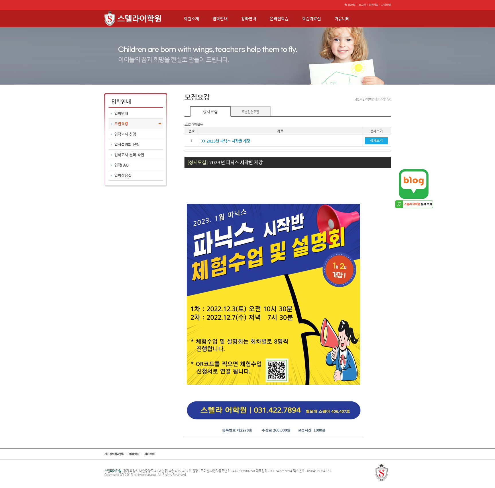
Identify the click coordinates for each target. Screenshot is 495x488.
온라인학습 (279, 18)
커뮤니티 (342, 18)
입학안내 (220, 18)
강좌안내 (248, 18)
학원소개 (191, 18)
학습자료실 (311, 18)
